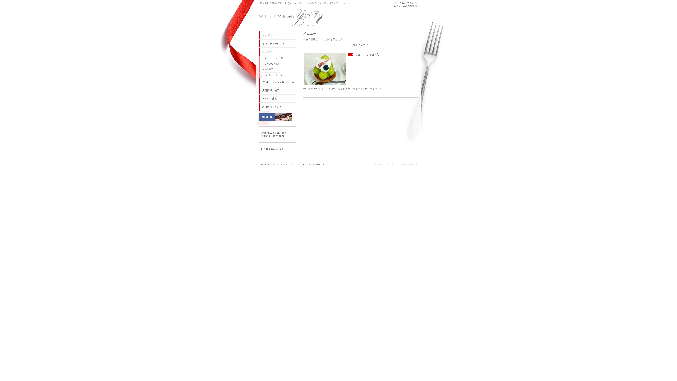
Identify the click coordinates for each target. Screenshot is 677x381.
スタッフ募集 (269, 98)
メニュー (267, 51)
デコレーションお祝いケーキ (278, 82)
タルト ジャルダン (368, 54)
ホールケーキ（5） (274, 75)
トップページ (269, 35)
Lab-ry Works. (410, 164)
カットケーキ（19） (274, 58)
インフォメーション (273, 43)
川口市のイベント (272, 106)
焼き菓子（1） (272, 69)
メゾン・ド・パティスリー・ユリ (284, 164)
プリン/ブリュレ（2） (275, 64)
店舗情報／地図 (270, 90)
